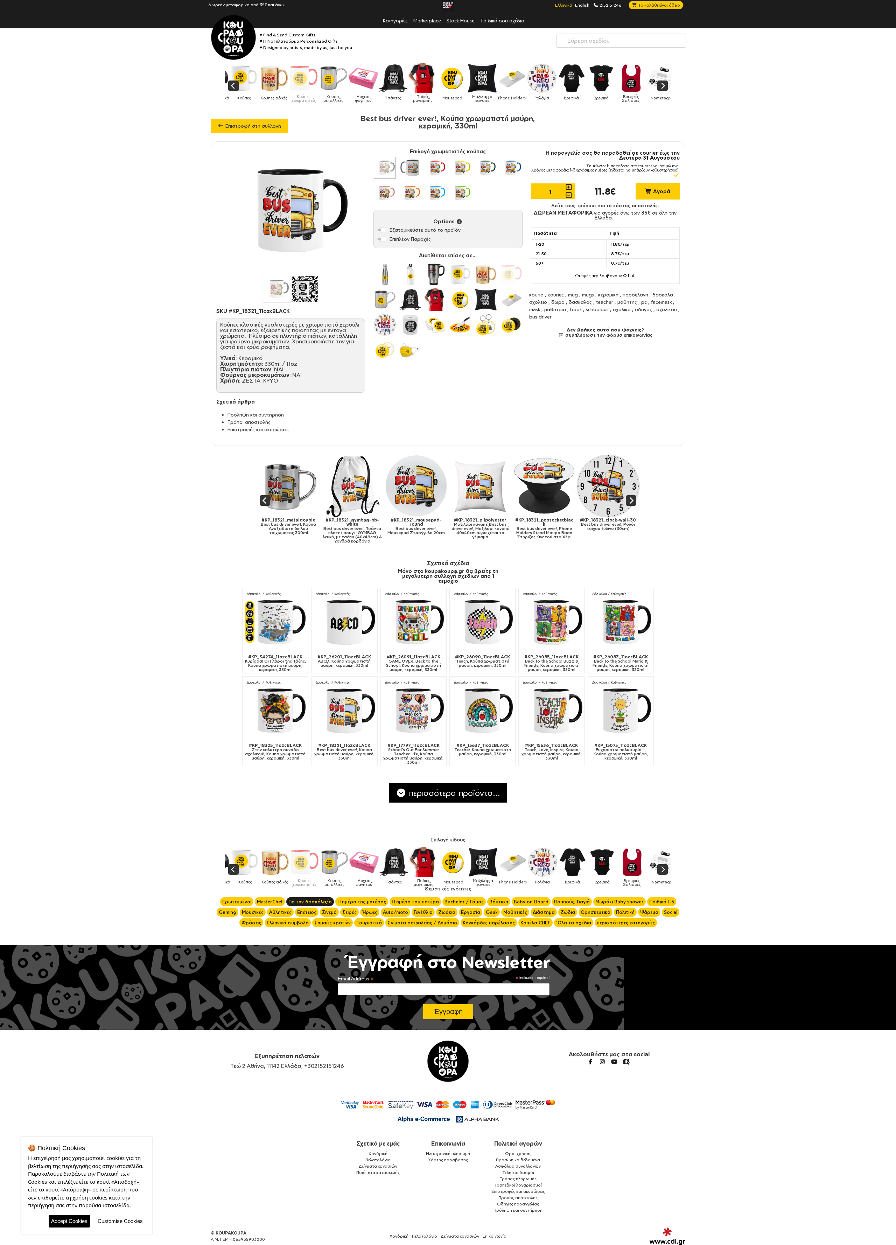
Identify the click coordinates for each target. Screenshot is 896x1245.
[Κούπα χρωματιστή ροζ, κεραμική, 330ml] (385, 193)
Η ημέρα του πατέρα (415, 901)
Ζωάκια (446, 912)
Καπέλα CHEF (535, 922)
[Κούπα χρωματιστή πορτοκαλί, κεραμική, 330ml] (410, 193)
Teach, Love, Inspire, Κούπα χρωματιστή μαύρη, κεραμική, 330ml (552, 751)
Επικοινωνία (448, 1143)
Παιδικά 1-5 (661, 901)
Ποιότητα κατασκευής (378, 1172)
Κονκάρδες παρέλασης (489, 922)
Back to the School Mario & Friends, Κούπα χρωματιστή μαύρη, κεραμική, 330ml (621, 663)
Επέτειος (306, 912)
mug (573, 295)
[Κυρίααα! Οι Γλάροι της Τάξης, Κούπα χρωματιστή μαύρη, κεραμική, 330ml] (275, 622)
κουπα (536, 295)
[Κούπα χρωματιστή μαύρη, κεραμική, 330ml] (385, 168)
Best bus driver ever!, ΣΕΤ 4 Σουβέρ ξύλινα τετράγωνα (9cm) (612, 528)
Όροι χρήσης (518, 1153)
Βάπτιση (498, 901)
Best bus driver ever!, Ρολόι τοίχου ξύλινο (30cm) (485, 524)
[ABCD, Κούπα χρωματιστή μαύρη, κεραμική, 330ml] (344, 622)
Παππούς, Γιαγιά (572, 901)
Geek (492, 912)
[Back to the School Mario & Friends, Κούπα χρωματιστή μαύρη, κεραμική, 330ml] (620, 622)
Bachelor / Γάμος (464, 901)
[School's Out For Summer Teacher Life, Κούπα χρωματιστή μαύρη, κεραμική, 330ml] (413, 710)
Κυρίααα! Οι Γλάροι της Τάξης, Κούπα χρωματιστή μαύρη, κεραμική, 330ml (275, 663)
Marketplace (427, 20)
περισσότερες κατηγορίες (626, 922)
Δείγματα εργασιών (378, 1166)
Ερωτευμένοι (236, 901)
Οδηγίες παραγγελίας (518, 1203)
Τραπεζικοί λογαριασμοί (518, 1185)
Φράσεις (251, 922)
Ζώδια (567, 912)
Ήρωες (369, 912)
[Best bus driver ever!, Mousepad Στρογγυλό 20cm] (293, 486)
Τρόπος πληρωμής (518, 1178)
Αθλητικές (280, 912)
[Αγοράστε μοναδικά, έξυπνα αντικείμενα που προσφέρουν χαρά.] (233, 37)
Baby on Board (531, 901)
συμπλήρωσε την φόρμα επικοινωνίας (608, 335)
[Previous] (233, 86)
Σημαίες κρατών (332, 922)
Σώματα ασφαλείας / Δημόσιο (422, 922)
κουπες (556, 295)
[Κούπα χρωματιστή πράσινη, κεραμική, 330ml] (486, 168)
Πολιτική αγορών (518, 1143)
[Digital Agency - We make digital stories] (667, 1236)
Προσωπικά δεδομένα (518, 1159)
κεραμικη (608, 295)
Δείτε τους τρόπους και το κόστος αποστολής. (605, 205)
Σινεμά (329, 912)
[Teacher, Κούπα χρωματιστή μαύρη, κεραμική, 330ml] (482, 710)
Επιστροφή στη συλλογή (252, 126)
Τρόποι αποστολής (249, 422)
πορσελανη (635, 295)
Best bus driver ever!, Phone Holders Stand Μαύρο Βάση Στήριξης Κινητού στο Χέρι (421, 528)
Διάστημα (544, 912)
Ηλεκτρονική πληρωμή (448, 1153)
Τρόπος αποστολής (518, 1197)
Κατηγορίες (395, 20)
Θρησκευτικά (595, 912)
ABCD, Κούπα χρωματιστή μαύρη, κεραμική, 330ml (344, 661)
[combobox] (621, 41)
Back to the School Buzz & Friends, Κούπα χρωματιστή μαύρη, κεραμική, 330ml (552, 663)
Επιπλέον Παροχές (410, 239)
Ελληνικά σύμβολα (288, 922)
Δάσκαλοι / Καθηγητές (264, 594)
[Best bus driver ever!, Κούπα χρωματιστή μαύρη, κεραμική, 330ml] (344, 710)
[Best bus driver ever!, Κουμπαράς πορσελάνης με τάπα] (549, 486)
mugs (588, 295)
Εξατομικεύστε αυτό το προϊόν (425, 230)
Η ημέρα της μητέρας (361, 901)
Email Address (355, 978)
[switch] (382, 230)
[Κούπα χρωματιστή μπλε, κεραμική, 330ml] (511, 168)
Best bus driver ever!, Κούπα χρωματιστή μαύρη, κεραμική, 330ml (344, 751)
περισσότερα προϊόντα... (453, 793)
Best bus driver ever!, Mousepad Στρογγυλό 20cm (293, 526)
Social (670, 912)
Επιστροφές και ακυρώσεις (258, 429)
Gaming (227, 912)
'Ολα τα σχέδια (573, 922)
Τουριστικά (369, 922)
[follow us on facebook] (590, 1061)
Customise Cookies (120, 1221)
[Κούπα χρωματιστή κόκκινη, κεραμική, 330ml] (435, 168)
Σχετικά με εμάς (378, 1143)
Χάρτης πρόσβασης (448, 1159)
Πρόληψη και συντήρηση (255, 415)
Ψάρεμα (649, 912)
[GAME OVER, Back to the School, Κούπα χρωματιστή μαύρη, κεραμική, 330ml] (413, 622)
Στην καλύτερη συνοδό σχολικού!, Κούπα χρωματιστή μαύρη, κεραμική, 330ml (275, 751)
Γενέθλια (423, 912)
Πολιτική (625, 912)
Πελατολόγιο (378, 1159)
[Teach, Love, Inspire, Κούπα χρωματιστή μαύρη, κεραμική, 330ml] (551, 710)
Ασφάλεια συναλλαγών (518, 1166)
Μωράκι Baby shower (619, 901)
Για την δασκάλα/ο (310, 901)
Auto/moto (395, 912)
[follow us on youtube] (614, 1061)
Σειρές (349, 912)
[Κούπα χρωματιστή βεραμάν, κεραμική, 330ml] (460, 193)
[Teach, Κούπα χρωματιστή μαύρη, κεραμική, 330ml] (482, 622)
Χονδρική (378, 1153)
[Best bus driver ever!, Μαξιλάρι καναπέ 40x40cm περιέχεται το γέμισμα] (357, 486)
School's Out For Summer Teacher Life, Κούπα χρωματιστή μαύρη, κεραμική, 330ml (413, 753)
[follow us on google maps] (626, 1061)
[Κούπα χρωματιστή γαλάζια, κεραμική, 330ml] (435, 193)
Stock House (461, 20)
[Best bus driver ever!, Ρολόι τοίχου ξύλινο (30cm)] (485, 486)
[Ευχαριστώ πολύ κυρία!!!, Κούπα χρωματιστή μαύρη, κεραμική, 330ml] (620, 710)
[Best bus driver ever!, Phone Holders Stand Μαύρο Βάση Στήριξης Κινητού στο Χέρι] (421, 486)
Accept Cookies (69, 1221)
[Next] (662, 86)
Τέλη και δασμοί (518, 1172)
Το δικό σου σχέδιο (502, 20)
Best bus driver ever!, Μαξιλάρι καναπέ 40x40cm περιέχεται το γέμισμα (357, 528)
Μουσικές (253, 912)
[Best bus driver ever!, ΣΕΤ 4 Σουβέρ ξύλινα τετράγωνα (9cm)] (613, 486)
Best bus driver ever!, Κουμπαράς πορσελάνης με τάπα (549, 526)
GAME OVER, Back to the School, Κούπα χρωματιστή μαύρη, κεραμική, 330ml (413, 663)
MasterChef (270, 901)
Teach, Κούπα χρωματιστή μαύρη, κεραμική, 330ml (482, 661)
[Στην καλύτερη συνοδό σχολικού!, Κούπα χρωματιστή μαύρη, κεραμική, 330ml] (275, 710)
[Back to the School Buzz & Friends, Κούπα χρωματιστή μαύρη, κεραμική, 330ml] (551, 622)
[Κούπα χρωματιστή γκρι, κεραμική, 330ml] (410, 168)
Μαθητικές (515, 912)
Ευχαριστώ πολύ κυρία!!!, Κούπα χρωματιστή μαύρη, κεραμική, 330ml (621, 751)
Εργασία (470, 912)
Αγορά (661, 191)
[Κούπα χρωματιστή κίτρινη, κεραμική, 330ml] (460, 168)
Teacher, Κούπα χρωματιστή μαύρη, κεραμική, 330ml (482, 749)
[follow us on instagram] (602, 1061)
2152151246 (610, 5)
